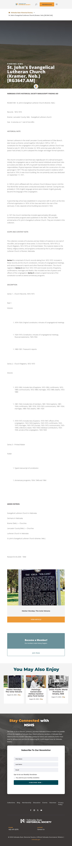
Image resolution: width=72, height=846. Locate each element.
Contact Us (41, 829)
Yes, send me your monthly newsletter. (28, 777)
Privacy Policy (60, 803)
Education (36, 802)
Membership (26, 802)
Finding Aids (15, 64)
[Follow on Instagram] (34, 810)
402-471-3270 (13, 829)
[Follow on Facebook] (30, 810)
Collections (11, 802)
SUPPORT (40, 827)
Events (44, 802)
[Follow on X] (37, 810)
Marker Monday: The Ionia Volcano (36, 611)
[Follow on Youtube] (41, 810)
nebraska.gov (36, 839)
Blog (19, 695)
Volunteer (52, 802)
